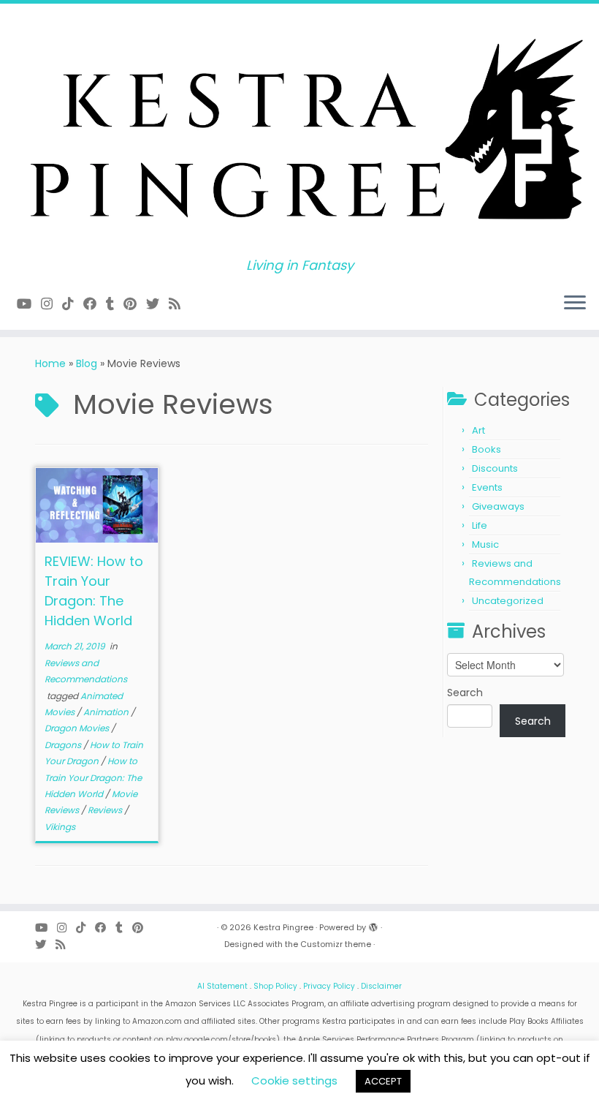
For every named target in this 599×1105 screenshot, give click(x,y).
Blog (86, 363)
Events (487, 487)
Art (478, 430)
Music (485, 544)
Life (479, 525)
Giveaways (498, 506)
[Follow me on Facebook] (94, 304)
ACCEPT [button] (383, 1081)
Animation (107, 712)
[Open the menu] (575, 303)
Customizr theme (335, 944)
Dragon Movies (78, 728)
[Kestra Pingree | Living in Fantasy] (299, 131)
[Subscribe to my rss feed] (179, 304)
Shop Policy (275, 986)
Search (465, 692)
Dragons (64, 745)
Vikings (60, 827)
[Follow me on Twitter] (157, 304)
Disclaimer (381, 986)
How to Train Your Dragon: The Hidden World (93, 777)
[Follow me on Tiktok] (72, 304)
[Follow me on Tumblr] (114, 304)
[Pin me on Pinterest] (134, 304)
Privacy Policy (329, 986)
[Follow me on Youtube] (29, 304)
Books (486, 449)
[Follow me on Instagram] (51, 304)
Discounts (495, 468)
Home (50, 363)
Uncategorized (507, 601)
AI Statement (222, 986)
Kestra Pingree (283, 927)
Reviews (106, 810)
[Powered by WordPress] (373, 924)
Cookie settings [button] (294, 1080)
